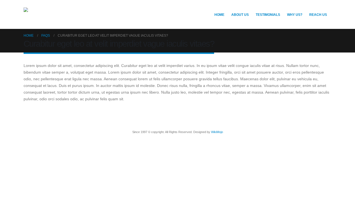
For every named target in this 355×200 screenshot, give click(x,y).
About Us (240, 15)
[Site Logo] (65, 14)
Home (219, 15)
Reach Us (318, 15)
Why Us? (294, 15)
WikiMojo (217, 132)
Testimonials (268, 15)
